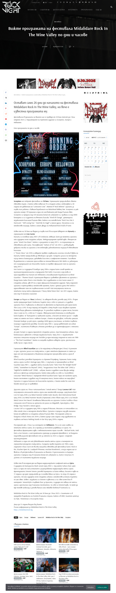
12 (92, 156)
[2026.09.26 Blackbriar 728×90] (58, 84)
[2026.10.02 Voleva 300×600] (95, 244)
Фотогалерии (40, 553)
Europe (26, 517)
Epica (20, 517)
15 (102, 156)
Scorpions (67, 517)
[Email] (6, 140)
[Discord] (82, 2)
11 (88, 156)
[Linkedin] (70, 2)
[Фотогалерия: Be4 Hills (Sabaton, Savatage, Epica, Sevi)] (24, 565)
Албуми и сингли (18, 549)
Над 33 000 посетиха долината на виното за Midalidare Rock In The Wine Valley (69, 576)
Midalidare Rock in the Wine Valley (54, 517)
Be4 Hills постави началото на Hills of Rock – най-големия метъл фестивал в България (68, 547)
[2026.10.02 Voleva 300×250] (95, 121)
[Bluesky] (67, 2)
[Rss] (92, 2)
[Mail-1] (89, 2)
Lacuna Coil (41, 517)
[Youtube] (86, 2)
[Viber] (6, 129)
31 (99, 147)
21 (99, 161)
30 (95, 147)
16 (106, 156)
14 (99, 156)
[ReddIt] (6, 113)
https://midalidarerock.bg (23, 510)
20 (95, 161)
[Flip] (6, 119)
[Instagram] (60, 2)
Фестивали (57, 22)
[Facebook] (57, 2)
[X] (6, 97)
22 (102, 161)
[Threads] (64, 2)
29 (92, 147)
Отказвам (91, 587)
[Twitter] (73, 2)
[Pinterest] (76, 2)
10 (85, 156)
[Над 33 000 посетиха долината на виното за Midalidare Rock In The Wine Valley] (69, 565)
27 (85, 147)
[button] (111, 7)
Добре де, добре (102, 587)
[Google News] (95, 2)
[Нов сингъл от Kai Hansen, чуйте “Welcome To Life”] (24, 536)
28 (88, 147)
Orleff (45, 46)
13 (95, 156)
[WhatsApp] (6, 135)
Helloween (33, 517)
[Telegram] (79, 2)
